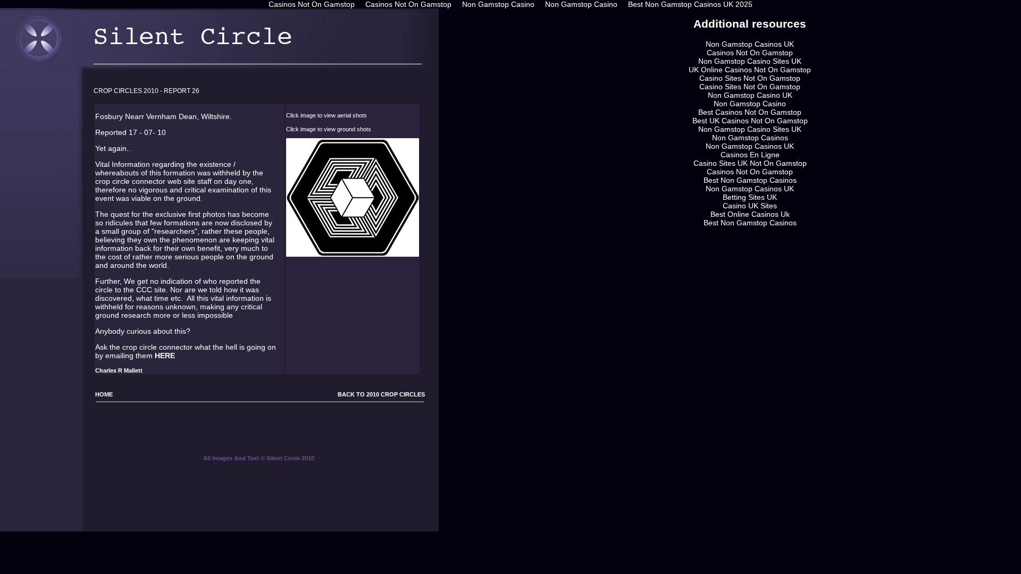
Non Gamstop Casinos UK (750, 44)
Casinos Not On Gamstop (750, 52)
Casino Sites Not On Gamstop (749, 78)
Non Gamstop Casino (750, 103)
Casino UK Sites (750, 205)
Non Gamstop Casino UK (750, 95)
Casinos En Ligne (750, 154)
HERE (165, 355)
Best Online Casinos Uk (750, 214)
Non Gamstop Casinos (750, 137)
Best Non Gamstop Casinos (750, 180)
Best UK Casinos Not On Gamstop (750, 120)
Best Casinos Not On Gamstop (749, 112)
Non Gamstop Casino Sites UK (749, 61)
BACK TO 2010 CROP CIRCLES (380, 394)
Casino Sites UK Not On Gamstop (750, 163)
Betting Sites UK (750, 197)
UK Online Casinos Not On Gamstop (750, 69)
